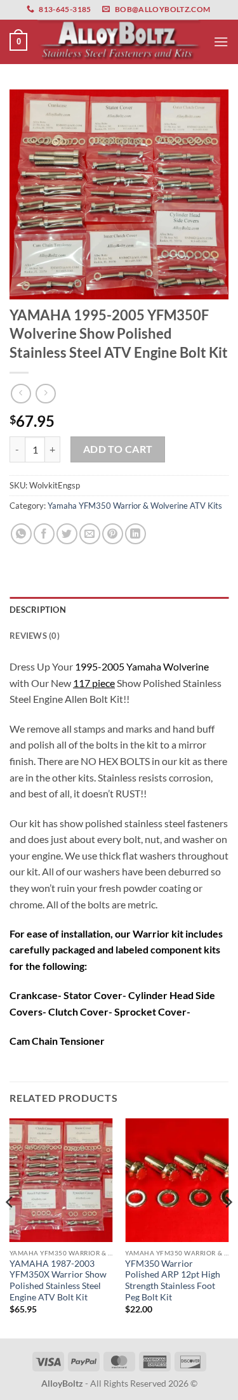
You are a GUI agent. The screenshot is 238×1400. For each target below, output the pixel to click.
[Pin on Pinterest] (112, 533)
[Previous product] (45, 393)
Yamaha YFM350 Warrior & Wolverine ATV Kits (135, 505)
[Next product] (20, 393)
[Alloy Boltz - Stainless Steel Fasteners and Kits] (119, 41)
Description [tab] (38, 610)
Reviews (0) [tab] (35, 636)
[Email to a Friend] (89, 533)
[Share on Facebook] (44, 533)
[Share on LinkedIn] (135, 533)
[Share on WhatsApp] (21, 533)
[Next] (227, 1227)
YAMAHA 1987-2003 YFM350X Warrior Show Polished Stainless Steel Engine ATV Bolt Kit (58, 1280)
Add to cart (118, 449)
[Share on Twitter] (66, 533)
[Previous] (10, 1227)
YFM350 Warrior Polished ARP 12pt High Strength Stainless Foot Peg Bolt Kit (172, 1280)
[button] (18, 42)
